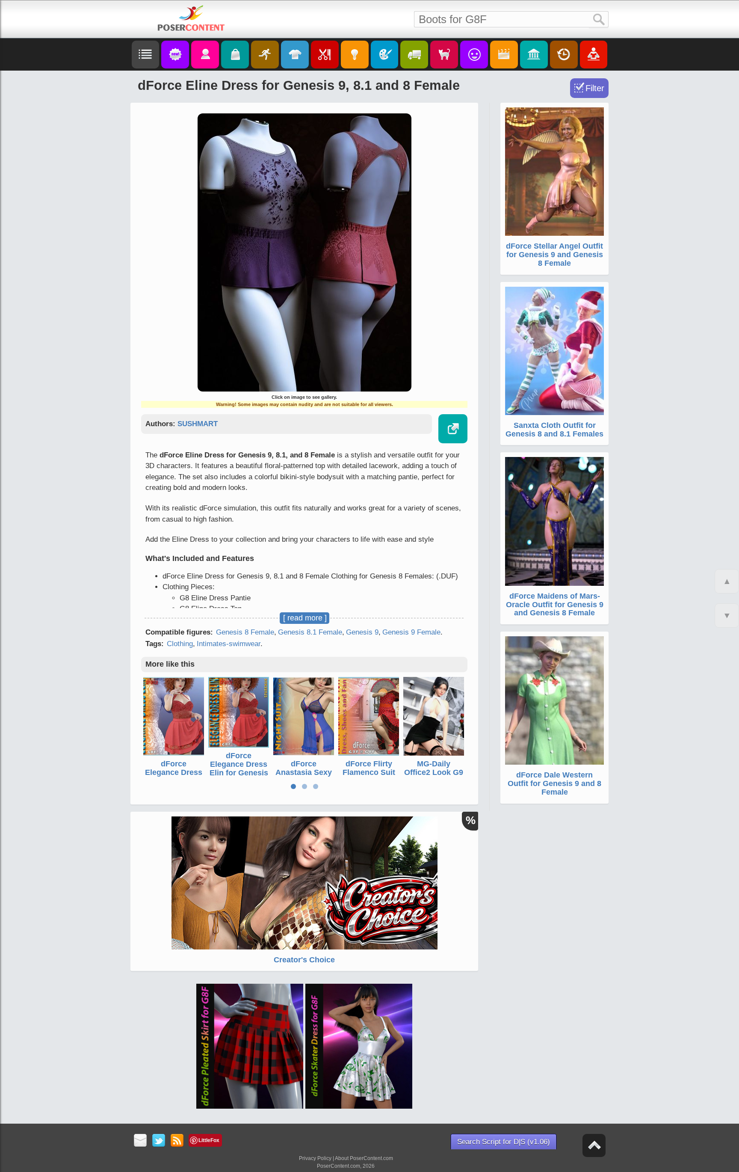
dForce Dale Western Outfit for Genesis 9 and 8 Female (554, 783)
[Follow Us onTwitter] (159, 1141)
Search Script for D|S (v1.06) (503, 1142)
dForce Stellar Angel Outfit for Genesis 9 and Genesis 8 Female (554, 254)
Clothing (180, 644)
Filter (594, 88)
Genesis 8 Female (245, 632)
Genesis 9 (362, 632)
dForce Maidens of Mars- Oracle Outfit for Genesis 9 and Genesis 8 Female (554, 604)
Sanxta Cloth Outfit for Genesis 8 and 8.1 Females (554, 429)
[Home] (191, 18)
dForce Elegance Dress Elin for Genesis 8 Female (174, 776)
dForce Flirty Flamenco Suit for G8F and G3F (369, 772)
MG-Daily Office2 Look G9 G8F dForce (433, 772)
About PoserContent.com (364, 1158)
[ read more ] (305, 618)
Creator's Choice (304, 959)
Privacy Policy (315, 1158)
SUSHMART (197, 424)
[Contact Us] (140, 1141)
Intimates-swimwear (228, 644)
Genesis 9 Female (411, 632)
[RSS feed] (177, 1141)
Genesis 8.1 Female (310, 632)
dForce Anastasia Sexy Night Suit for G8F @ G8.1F (303, 776)
